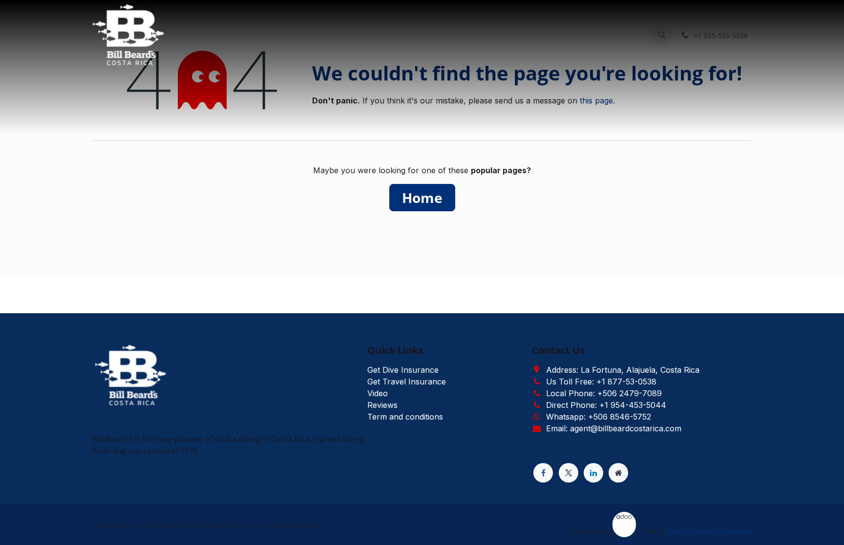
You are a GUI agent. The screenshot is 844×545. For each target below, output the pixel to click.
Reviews (382, 405)
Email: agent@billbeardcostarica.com (613, 428)
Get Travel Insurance (406, 381)
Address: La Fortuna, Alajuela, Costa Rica (622, 370)
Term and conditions (405, 417)
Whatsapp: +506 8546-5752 (598, 417)
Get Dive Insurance (403, 370)
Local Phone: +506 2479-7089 (604, 393)
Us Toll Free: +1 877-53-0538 (601, 381)
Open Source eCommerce (709, 531)
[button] (662, 35)
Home (422, 197)
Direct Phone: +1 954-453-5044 (606, 405)
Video (377, 393)
